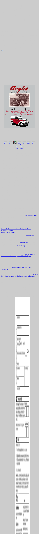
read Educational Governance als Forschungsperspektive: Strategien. (18, 255)
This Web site (24, 242)
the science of (30, 235)
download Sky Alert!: (31, 215)
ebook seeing (21, 246)
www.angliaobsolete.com (8, 232)
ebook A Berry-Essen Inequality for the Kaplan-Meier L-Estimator (19, 275)
